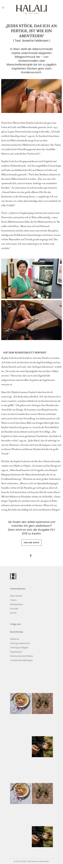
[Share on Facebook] (30, 555)
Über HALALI (16, 595)
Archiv (13, 613)
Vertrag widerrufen (20, 643)
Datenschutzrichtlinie (21, 656)
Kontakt (14, 608)
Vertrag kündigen (19, 647)
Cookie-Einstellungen (21, 660)
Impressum (16, 651)
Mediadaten (16, 604)
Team (13, 600)
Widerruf (14, 639)
